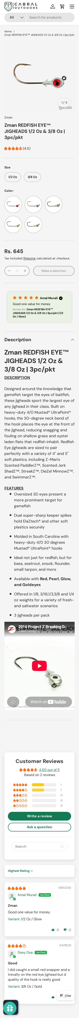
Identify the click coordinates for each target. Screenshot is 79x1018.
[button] (62, 6)
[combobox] (39, 17)
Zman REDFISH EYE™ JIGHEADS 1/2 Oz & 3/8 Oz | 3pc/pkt (39, 35)
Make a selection (53, 271)
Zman (8, 117)
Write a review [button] (39, 816)
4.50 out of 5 (49, 770)
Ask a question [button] (39, 827)
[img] (17, 888)
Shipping (29, 258)
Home (8, 31)
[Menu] (72, 6)
